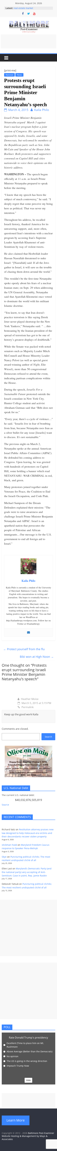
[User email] (28, 632)
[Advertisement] (28, 41)
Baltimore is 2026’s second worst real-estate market (31, 9)
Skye (4, 856)
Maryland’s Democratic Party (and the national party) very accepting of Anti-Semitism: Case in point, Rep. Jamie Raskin (26, 872)
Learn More (15, 1120)
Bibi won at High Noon (37, 656)
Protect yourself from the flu (24, 649)
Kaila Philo (41, 110)
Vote (28, 1080)
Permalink (28, 707)
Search (48, 736)
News (19, 74)
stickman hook (9, 844)
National (9, 74)
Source (5, 804)
